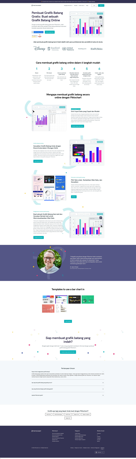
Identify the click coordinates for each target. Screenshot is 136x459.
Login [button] (94, 5)
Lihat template (68, 321)
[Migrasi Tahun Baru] (48, 308)
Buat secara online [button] (38, 161)
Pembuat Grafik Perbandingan (80, 435)
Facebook (99, 433)
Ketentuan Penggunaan (95, 447)
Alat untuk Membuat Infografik (58, 433)
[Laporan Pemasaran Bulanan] (74, 299)
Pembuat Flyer (55, 439)
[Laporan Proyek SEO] (61, 308)
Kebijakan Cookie (86, 447)
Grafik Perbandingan (58, 414)
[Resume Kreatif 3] (61, 299)
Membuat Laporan (55, 441)
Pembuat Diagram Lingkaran (80, 439)
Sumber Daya (81, 5)
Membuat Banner (55, 436)
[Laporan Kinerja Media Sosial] (48, 299)
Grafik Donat (68, 414)
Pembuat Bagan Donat (79, 436)
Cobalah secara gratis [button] (39, 237)
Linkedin (98, 436)
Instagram (99, 438)
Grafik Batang (77, 433)
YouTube (98, 439)
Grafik (50, 411)
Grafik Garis (48, 414)
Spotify (98, 441)
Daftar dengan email (49, 32)
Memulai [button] (73, 196)
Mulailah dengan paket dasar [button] (77, 126)
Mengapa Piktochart (68, 5)
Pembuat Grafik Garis (79, 438)
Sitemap (71, 447)
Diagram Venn (76, 414)
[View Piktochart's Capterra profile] (35, 36)
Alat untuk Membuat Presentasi (58, 438)
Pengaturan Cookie (78, 447)
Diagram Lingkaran (86, 414)
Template (75, 5)
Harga (87, 5)
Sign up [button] (101, 5)
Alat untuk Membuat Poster (57, 435)
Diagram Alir (68, 418)
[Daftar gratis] (86, 24)
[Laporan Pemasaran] (88, 299)
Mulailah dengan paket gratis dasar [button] (68, 352)
